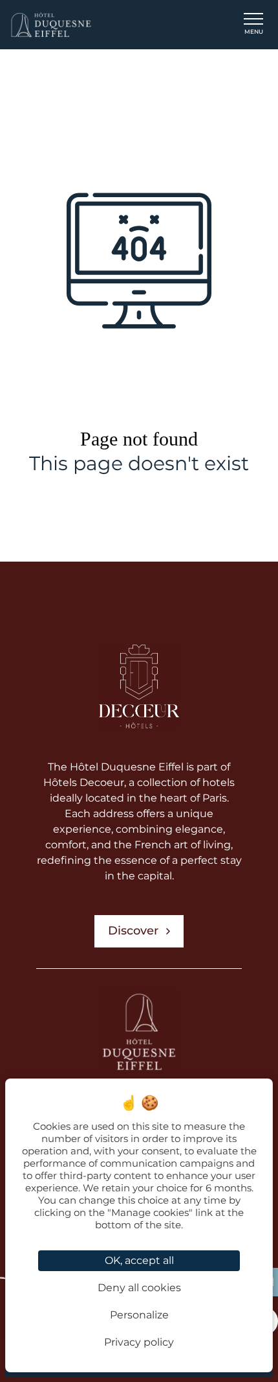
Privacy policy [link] (139, 1342)
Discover (133, 930)
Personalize (139, 1315)
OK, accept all (139, 1260)
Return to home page (133, 509)
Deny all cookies (139, 1287)
